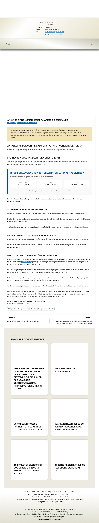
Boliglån (34, 122)
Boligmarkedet (42, 309)
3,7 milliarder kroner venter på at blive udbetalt (23, 319)
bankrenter (12, 122)
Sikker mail (60, 32)
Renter (51, 309)
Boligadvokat (12, 309)
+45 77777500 (63, 497)
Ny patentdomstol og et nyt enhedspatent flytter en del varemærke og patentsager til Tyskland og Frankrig (73, 320)
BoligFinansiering (23, 122)
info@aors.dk (50, 32)
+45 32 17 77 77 (76, 185)
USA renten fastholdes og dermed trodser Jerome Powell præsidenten (69, 427)
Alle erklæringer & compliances (49, 519)
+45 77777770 (69, 492)
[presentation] (29, 353)
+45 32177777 (67, 494)
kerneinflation (26, 262)
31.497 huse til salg (39, 213)
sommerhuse (22, 227)
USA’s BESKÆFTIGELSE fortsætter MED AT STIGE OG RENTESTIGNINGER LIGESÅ (29, 427)
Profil (60, 34)
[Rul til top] (94, 520)
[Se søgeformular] (93, 44)
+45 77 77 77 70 (23, 185)
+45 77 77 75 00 (49, 185)
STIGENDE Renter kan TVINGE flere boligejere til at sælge (70, 468)
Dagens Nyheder (51, 34)
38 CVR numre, (33, 509)
